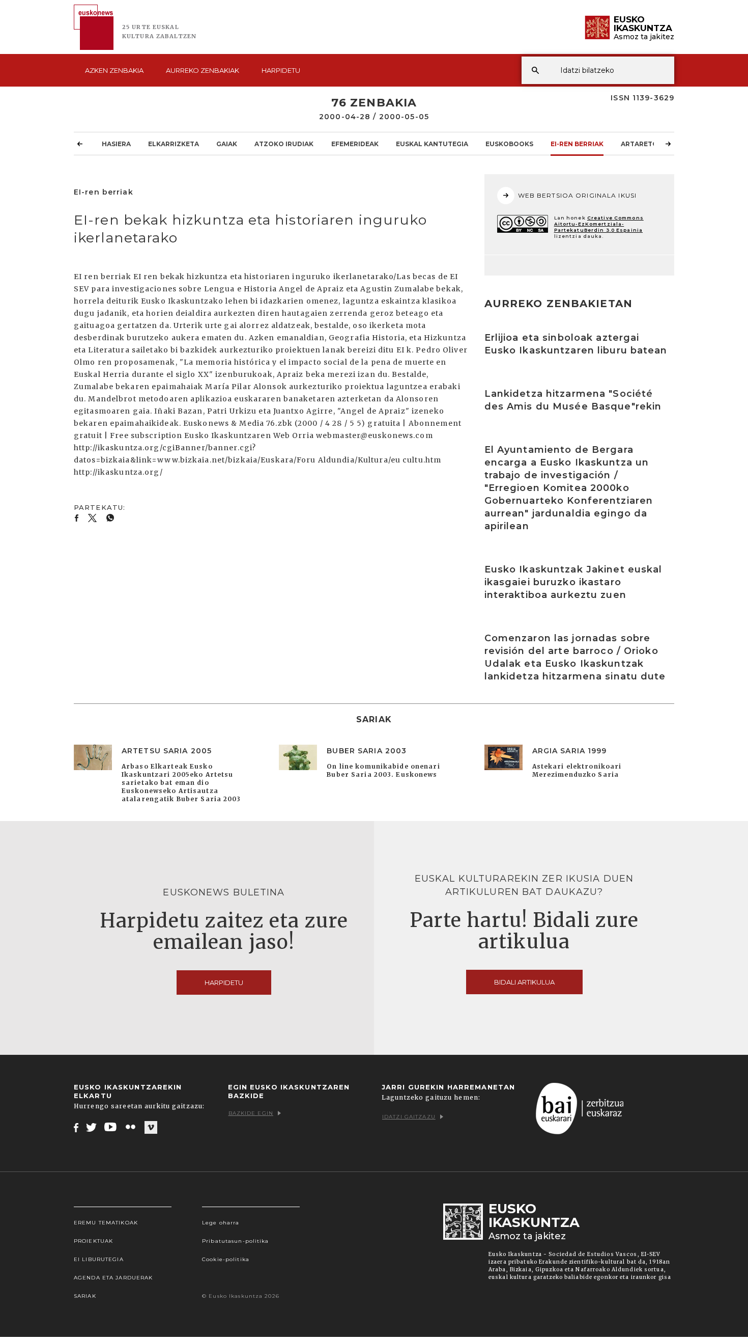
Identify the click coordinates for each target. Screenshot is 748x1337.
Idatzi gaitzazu (409, 1116)
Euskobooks (509, 144)
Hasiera (116, 144)
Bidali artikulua (524, 982)
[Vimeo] (151, 1127)
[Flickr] (131, 1127)
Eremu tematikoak (106, 1222)
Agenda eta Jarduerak (113, 1277)
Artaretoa (642, 144)
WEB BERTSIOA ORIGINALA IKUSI (577, 195)
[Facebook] (76, 1127)
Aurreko (202, 70)
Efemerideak (355, 144)
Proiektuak (93, 1241)
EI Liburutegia (99, 1259)
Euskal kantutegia (432, 144)
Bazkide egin (250, 1113)
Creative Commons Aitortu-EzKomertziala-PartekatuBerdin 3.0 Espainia (599, 224)
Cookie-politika (225, 1259)
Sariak (85, 1296)
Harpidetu (281, 70)
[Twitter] (91, 1127)
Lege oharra (220, 1222)
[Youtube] (111, 1127)
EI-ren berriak (577, 144)
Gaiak (226, 144)
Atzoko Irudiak (283, 144)
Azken (114, 70)
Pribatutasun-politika (235, 1241)
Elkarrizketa (173, 144)
